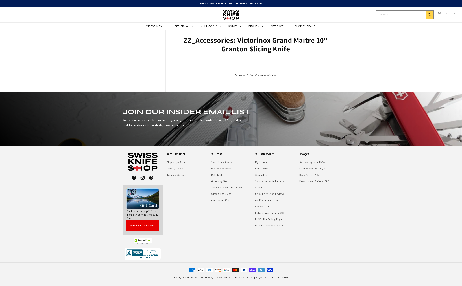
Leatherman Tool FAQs (312, 168)
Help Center (262, 168)
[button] (455, 14)
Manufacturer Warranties (269, 225)
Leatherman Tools (221, 168)
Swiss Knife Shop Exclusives (227, 187)
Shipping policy (258, 277)
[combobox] (404, 15)
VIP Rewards (262, 206)
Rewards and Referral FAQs (314, 181)
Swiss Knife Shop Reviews (269, 193)
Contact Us (261, 174)
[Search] (429, 15)
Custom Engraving (221, 193)
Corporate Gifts (220, 200)
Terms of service (240, 277)
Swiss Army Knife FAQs (312, 162)
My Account (261, 162)
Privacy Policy (175, 168)
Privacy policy (223, 277)
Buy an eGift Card (142, 226)
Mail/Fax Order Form (266, 200)
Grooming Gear (220, 181)
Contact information (278, 277)
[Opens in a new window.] (142, 241)
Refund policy (207, 277)
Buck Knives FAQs (309, 174)
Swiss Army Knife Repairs (269, 181)
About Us (260, 187)
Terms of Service (176, 174)
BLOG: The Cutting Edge (268, 219)
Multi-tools (217, 174)
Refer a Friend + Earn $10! (269, 212)
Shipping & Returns (178, 162)
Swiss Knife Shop (189, 277)
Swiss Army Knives (221, 162)
